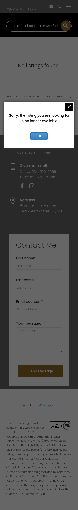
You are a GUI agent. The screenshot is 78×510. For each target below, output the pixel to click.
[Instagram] (33, 187)
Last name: (25, 280)
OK (39, 136)
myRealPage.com (47, 405)
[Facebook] (24, 187)
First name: (25, 258)
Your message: (28, 323)
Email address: (28, 301)
